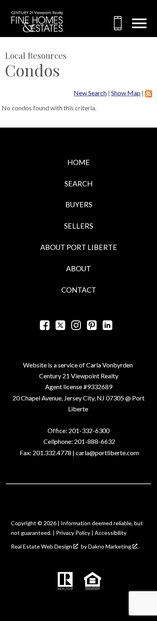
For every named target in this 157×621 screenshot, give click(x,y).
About (78, 268)
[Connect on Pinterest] (92, 327)
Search (78, 183)
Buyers (78, 204)
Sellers (78, 225)
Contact (78, 289)
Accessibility (110, 532)
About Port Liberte (78, 247)
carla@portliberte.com (107, 452)
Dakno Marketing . (113, 546)
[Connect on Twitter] (60, 327)
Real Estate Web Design (42, 546)
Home (78, 162)
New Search (90, 93)
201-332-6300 (88, 430)
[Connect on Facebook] (45, 327)
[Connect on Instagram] (76, 327)
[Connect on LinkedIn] (107, 327)
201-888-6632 (94, 441)
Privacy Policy (73, 532)
